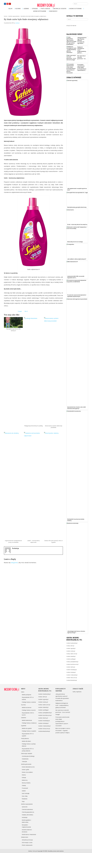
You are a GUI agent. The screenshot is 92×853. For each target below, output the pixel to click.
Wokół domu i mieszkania (29, 834)
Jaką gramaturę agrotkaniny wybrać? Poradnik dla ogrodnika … (81, 40)
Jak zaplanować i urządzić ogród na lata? (77, 189)
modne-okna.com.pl (71, 677)
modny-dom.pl (70, 645)
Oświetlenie (25, 759)
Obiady (24, 785)
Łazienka (26, 8)
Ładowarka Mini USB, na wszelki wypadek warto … (75, 277)
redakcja (17, 23)
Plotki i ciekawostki (27, 845)
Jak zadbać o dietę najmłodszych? (76, 259)
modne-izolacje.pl (71, 672)
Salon (10, 8)
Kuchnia (18, 8)
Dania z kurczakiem (27, 772)
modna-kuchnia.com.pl (72, 664)
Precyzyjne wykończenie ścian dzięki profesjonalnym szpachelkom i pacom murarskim (62, 721)
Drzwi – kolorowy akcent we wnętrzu (77, 224)
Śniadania (24, 799)
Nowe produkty (26, 783)
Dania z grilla (25, 769)
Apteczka (24, 807)
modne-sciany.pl (70, 651)
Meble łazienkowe (27, 720)
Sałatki (24, 791)
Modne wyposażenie (39, 11)
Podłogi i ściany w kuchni (29, 710)
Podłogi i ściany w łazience (29, 723)
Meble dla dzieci (26, 741)
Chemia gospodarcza (28, 812)
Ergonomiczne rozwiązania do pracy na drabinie (13, 541)
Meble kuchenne (26, 707)
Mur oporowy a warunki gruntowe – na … (81, 57)
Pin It (26, 311)
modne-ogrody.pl (70, 648)
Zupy (23, 801)
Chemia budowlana (27, 809)
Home (5, 16)
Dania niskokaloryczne (28, 767)
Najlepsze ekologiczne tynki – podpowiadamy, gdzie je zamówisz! (62, 705)
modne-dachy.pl (70, 667)
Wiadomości (53, 11)
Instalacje (24, 817)
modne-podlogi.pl (70, 659)
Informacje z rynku (27, 842)
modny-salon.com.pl (71, 653)
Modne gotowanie (75, 8)
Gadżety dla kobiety (27, 815)
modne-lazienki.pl (70, 656)
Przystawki (25, 788)
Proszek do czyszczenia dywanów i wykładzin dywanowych (76, 295)
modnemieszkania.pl (71, 680)
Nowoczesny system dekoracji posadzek (53, 426)
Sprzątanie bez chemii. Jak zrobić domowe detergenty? (76, 407)
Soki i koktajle (25, 793)
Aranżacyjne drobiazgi (28, 756)
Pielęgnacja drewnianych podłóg (33, 426)
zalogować (14, 562)
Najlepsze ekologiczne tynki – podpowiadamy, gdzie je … (81, 50)
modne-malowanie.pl (71, 675)
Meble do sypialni (27, 728)
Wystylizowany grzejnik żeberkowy (76, 207)
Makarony (25, 780)
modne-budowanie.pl (71, 643)
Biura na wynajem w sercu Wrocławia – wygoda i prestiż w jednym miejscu (62, 731)
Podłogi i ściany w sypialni (29, 731)
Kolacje (24, 777)
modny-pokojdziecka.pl (72, 661)
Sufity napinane (77, 692)
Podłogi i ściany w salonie (29, 702)
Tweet (20, 311)
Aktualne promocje (27, 840)
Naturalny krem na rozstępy (75, 241)
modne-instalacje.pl (71, 669)
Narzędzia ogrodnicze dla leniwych (13, 329)
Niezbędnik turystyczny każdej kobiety (75, 519)
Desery (24, 775)
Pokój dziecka (45, 8)
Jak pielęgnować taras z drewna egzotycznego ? (76, 631)
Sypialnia (35, 8)
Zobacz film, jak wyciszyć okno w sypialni (53, 541)
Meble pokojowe (26, 695)
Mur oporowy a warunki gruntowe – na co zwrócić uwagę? (62, 712)
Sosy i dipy (25, 796)
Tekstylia (24, 761)
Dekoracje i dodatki (59, 8)
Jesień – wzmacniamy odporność (33, 541)
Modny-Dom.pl (32, 851)
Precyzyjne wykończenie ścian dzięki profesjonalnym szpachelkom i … (81, 67)
